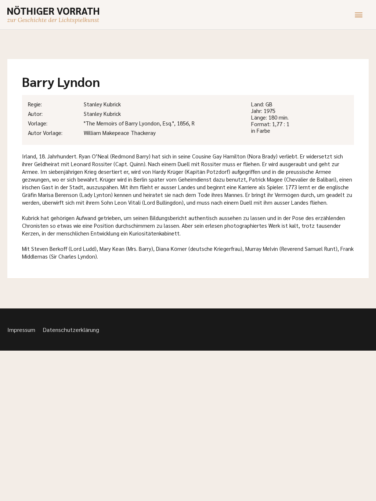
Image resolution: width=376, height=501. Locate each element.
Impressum (21, 329)
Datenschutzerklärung (71, 329)
